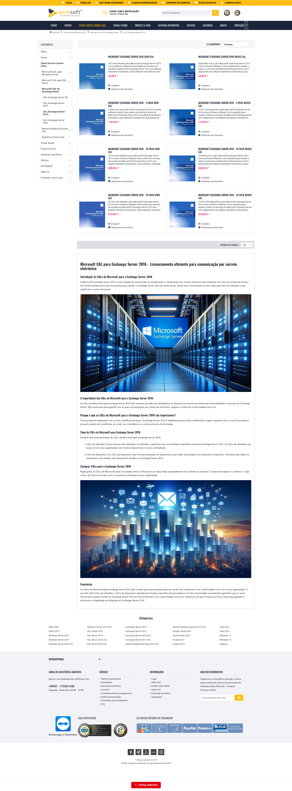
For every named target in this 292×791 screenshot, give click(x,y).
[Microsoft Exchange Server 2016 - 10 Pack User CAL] (92, 168)
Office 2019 (54, 631)
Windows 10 (225, 640)
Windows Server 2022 (59, 635)
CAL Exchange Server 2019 (53, 104)
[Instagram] (161, 752)
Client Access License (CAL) (52, 64)
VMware (224, 644)
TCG (103, 704)
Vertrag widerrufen (148, 785)
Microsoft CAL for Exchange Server (51, 90)
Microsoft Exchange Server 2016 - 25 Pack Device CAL (225, 197)
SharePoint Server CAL (53, 137)
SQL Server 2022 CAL (97, 640)
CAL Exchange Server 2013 (53, 121)
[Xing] (138, 752)
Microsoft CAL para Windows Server (52, 73)
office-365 (156, 682)
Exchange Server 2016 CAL (138, 640)
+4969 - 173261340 (62, 686)
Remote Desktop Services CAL (55, 130)
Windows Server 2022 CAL (61, 644)
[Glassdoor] (146, 752)
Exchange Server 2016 (135, 631)
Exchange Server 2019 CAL (138, 635)
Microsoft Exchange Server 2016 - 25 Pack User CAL (134, 197)
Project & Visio (48, 148)
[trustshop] (120, 730)
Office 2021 (54, 627)
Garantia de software (111, 686)
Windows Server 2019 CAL (99, 627)
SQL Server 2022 (95, 631)
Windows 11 (225, 635)
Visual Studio (47, 143)
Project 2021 (179, 640)
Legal (153, 679)
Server (44, 57)
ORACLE (45, 172)
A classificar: (213, 44)
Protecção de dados (160, 693)
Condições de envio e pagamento (116, 693)
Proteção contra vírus (52, 177)
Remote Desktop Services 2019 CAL (189, 627)
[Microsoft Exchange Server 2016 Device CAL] (182, 76)
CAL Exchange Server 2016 (54, 113)
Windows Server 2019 (59, 640)
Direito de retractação (111, 697)
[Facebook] (131, 752)
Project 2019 (179, 644)
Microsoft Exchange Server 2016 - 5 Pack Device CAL (224, 104)
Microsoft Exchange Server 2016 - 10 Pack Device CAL (225, 150)
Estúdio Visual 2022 (182, 631)
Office (44, 51)
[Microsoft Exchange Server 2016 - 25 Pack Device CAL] (182, 214)
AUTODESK (46, 166)
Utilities (45, 160)
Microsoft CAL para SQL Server (54, 81)
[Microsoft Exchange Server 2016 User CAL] (92, 76)
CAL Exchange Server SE (55, 97)
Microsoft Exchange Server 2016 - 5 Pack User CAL (133, 104)
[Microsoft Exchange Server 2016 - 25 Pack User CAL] (92, 214)
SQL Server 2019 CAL (97, 644)
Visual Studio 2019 (181, 635)
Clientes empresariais (111, 679)
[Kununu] (154, 752)
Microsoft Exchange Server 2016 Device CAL (222, 57)
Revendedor (106, 682)
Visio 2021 (224, 627)
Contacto (105, 689)
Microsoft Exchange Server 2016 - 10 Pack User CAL (134, 150)
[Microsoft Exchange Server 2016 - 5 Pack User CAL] (92, 122)
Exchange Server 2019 (135, 627)
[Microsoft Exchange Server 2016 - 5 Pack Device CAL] (182, 122)
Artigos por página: (229, 245)
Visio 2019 (224, 631)
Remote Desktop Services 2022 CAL (142, 644)
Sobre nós (156, 689)
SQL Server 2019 (95, 635)
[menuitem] (176, 3)
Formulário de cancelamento (114, 700)
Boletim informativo (160, 686)
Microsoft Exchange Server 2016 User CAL (131, 57)
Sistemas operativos (51, 154)
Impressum (156, 697)
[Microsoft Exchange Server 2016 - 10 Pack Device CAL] (182, 168)
